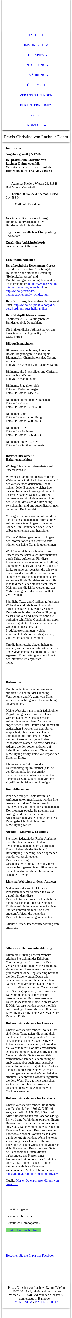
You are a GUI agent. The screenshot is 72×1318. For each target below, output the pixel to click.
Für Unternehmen (36, 105)
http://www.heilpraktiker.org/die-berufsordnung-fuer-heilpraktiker (30, 306)
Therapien (35, 55)
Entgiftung (35, 65)
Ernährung (35, 75)
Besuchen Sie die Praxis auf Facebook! (30, 1255)
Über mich (36, 85)
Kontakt (35, 125)
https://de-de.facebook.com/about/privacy (32, 1173)
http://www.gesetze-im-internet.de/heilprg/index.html (32, 285)
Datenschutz (46, 1302)
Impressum (23, 1302)
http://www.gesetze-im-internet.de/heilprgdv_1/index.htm (27, 292)
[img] (36, 15)
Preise (36, 115)
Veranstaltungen (36, 95)
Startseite (36, 35)
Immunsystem (36, 45)
